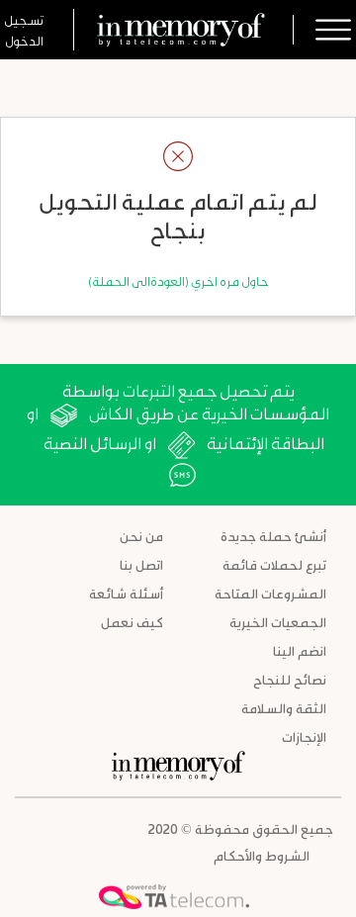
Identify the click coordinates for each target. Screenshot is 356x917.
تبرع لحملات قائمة (274, 564)
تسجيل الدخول (24, 29)
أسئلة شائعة (126, 593)
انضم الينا (299, 650)
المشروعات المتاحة (270, 593)
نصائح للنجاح (289, 679)
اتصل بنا (141, 564)
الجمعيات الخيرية (277, 621)
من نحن (141, 535)
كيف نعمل (132, 621)
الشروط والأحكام (262, 855)
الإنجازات (304, 736)
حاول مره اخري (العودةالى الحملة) (178, 280)
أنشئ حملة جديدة (273, 535)
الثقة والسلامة (283, 707)
